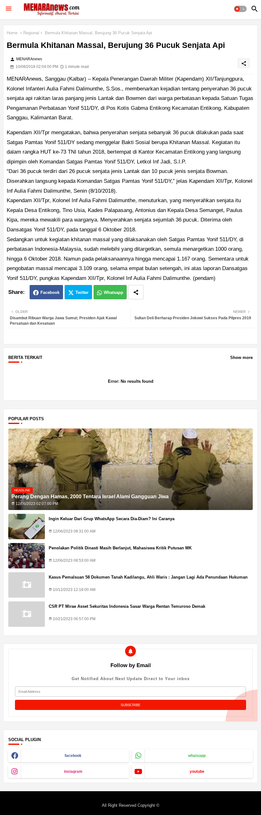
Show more (241, 357)
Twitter (81, 292)
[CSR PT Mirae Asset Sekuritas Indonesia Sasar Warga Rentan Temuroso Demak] (26, 614)
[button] (240, 9)
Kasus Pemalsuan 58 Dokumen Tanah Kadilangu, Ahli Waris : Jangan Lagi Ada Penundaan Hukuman (148, 577)
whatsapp (197, 755)
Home (12, 32)
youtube (197, 771)
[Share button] (136, 292)
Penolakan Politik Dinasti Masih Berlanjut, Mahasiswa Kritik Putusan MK (120, 548)
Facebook (50, 292)
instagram (73, 771)
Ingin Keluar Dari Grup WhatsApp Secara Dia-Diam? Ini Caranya (111, 518)
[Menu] (8, 9)
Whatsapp (113, 292)
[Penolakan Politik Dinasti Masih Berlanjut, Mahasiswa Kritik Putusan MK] (26, 555)
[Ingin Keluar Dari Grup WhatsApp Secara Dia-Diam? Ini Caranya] (26, 526)
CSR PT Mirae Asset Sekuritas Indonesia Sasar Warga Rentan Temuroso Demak (127, 606)
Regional (31, 32)
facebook (73, 755)
